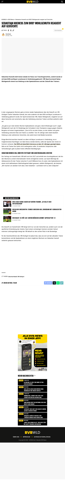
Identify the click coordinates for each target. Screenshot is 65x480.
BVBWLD (4, 19)
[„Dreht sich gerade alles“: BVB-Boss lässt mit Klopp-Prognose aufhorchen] (32, 422)
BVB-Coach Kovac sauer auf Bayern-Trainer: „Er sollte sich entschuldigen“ (31, 203)
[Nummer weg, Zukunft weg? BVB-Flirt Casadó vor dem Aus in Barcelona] (32, 395)
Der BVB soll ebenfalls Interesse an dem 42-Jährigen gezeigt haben (37, 144)
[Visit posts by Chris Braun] (3, 35)
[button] (3, 1)
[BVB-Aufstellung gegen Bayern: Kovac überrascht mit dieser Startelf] (32, 389)
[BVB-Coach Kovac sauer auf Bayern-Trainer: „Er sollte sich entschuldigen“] (7, 204)
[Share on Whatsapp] (58, 282)
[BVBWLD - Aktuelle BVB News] (32, 1)
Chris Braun (8, 33)
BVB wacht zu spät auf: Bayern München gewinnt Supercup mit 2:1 (33, 218)
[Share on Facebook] (8, 30)
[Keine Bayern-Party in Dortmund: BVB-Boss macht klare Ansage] (32, 402)
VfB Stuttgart (21, 276)
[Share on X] (11, 30)
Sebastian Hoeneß (12, 276)
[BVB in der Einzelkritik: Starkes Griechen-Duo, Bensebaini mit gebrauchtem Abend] (7, 211)
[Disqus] (32, 308)
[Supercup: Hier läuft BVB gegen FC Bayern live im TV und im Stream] (32, 409)
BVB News (11, 19)
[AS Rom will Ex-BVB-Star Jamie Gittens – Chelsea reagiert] (32, 382)
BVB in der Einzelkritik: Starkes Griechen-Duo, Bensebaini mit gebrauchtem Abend (36, 210)
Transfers (26, 380)
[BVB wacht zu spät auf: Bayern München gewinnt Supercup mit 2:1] (7, 219)
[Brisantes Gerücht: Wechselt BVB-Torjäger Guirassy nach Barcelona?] (32, 415)
